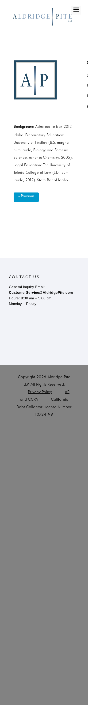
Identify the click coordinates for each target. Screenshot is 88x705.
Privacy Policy (40, 392)
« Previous (26, 197)
